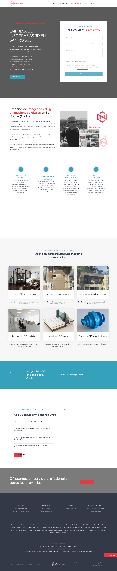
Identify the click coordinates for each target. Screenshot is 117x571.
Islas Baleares (57, 527)
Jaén (63, 527)
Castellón (85, 525)
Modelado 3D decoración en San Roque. (22, 62)
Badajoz (50, 525)
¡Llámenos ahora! (22, 454)
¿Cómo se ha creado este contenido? (81, 551)
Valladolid (103, 530)
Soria (75, 530)
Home (11, 564)
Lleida (85, 527)
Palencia (29, 530)
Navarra (17, 530)
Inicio (54, 3)
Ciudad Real (97, 525)
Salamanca (44, 530)
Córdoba (104, 525)
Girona (18, 527)
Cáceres (68, 525)
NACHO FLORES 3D (19, 47)
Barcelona (56, 525)
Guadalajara (31, 527)
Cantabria (79, 525)
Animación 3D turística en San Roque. (21, 64)
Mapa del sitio (103, 565)
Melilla (104, 527)
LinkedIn (15, 511)
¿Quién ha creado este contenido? (34, 551)
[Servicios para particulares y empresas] (58, 564)
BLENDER (70, 546)
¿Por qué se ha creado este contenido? (57, 551)
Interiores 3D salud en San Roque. (20, 67)
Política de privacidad (82, 69)
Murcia (12, 530)
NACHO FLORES (64, 3)
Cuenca (13, 527)
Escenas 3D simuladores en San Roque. (21, 69)
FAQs (85, 3)
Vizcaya (52, 532)
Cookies (38, 564)
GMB (27, 511)
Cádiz (73, 525)
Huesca (50, 527)
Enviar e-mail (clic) (71, 508)
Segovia (65, 530)
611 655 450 (48, 508)
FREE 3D (76, 546)
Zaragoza (64, 532)
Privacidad (29, 564)
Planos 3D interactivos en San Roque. (21, 56)
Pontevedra (36, 530)
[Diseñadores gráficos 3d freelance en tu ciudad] (17, 3)
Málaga (99, 527)
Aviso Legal (19, 564)
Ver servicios (17, 76)
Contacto (93, 3)
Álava (18, 525)
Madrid (94, 527)
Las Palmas (75, 527)
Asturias (40, 525)
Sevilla (70, 530)
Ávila (45, 525)
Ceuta (91, 525)
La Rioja (68, 527)
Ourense (23, 530)
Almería (34, 525)
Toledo (91, 530)
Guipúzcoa (39, 527)
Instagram (22, 511)
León (81, 527)
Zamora (57, 532)
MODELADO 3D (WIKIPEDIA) (58, 546)
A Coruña (12, 525)
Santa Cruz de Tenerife (55, 530)
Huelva (45, 527)
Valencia (97, 530)
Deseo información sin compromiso (93, 482)
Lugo (89, 527)
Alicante (29, 525)
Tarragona (81, 530)
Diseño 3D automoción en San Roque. (21, 59)
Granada (23, 527)
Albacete (23, 525)
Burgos (63, 525)
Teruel (86, 530)
